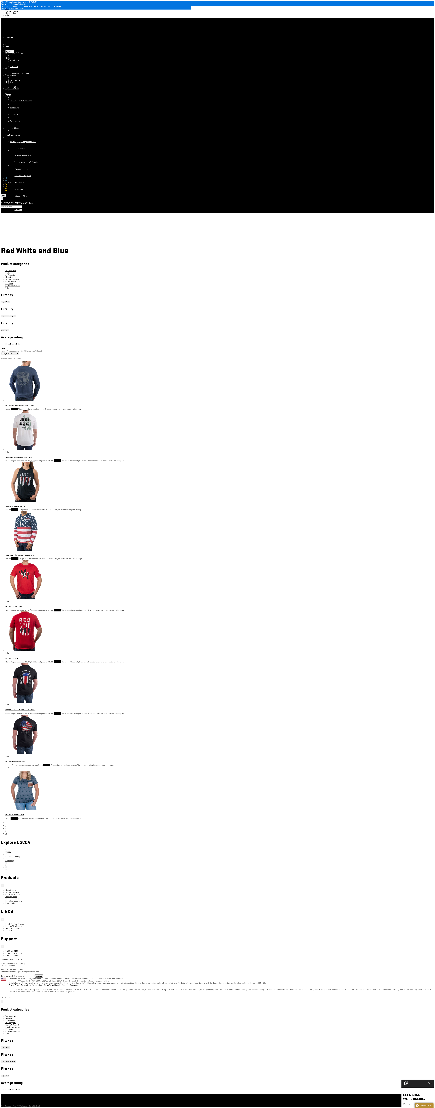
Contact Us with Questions (17, 178)
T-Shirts (17, 257)
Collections (14, 150)
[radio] (224, 767)
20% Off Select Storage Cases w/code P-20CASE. (19, 2)
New (7, 9)
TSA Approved (10, 271)
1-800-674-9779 (13, 184)
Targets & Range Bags (22, 108)
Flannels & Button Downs (19, 73)
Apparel (17, 346)
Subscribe (39, 976)
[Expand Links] (2, 919)
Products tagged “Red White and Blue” (21, 351)
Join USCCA (9, 37)
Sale (7, 15)
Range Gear (18, 278)
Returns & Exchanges (15, 180)
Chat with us (12, 186)
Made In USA (14, 140)
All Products (10, 275)
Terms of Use (26, 985)
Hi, (8, 52)
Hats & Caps (14, 87)
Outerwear (14, 67)
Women (8, 88)
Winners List (37, 985)
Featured (8, 243)
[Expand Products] (2, 885)
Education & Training (22, 359)
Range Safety (19, 106)
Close (3, 195)
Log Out (13, 64)
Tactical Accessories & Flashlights (27, 110)
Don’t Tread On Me (21, 319)
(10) (12, 344)
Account (4, 66)
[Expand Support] (2, 946)
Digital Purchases (16, 62)
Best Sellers (18, 298)
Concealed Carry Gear (22, 176)
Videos (12, 230)
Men (7, 46)
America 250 (19, 291)
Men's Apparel (10, 277)
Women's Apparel (12, 279)
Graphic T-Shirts (16, 53)
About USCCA (12, 191)
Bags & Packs (19, 305)
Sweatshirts (14, 77)
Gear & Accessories (21, 353)
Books (12, 223)
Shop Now (14, 409)
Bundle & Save (15, 332)
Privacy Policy (14, 985)
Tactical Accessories (22, 271)
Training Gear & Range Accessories (23, 142)
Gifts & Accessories (17, 182)
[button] (424, 1105)
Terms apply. (13, 4)
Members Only (10, 13)
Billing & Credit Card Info (19, 57)
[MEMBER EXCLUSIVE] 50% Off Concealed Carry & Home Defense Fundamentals (31, 6)
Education (9, 216)
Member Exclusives (21, 168)
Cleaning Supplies (21, 169)
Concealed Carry (11, 11)
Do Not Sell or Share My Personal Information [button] (61, 985)
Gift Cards (18, 210)
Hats (16, 144)
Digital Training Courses (19, 237)
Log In (3, 104)
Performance (15, 84)
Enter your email (7, 975)
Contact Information (17, 55)
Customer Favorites (12, 286)
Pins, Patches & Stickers (23, 203)
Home (3, 351)
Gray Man (18, 325)
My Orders (9, 82)
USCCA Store (13, 27)
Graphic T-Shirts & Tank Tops (21, 101)
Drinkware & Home (21, 196)
